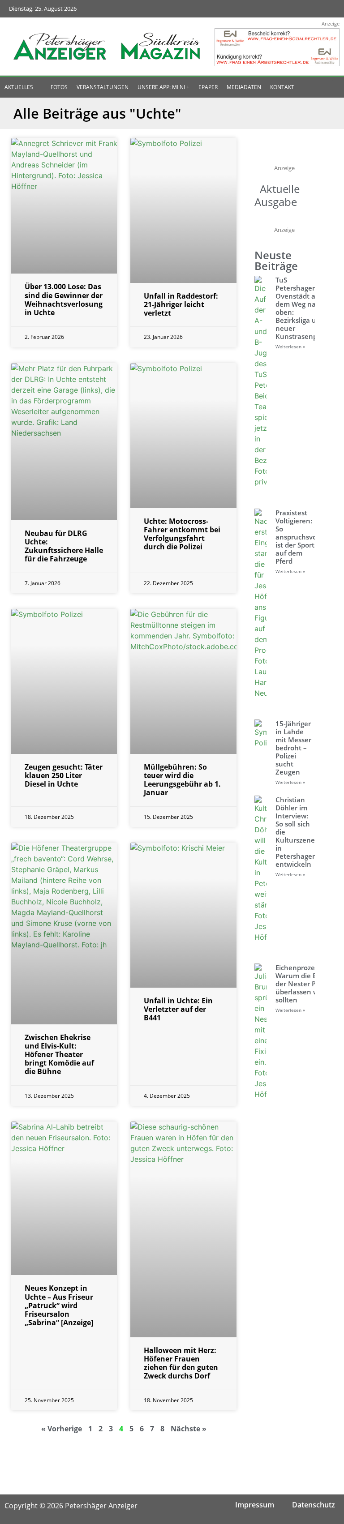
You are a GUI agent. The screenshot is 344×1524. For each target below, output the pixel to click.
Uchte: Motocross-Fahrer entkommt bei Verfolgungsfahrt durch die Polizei (182, 534)
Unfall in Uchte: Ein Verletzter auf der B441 (178, 1009)
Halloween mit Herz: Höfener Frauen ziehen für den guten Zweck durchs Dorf (181, 1363)
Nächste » (188, 1429)
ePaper (208, 87)
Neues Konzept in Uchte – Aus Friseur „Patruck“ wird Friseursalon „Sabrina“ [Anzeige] (59, 1305)
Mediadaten (244, 87)
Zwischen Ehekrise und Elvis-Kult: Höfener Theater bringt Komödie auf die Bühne (59, 1054)
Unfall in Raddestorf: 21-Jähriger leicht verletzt (181, 304)
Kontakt (282, 87)
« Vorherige (61, 1429)
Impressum (254, 1505)
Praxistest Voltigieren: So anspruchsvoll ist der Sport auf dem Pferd (297, 536)
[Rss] (326, 8)
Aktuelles (18, 87)
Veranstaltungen (103, 87)
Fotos (59, 87)
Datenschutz (313, 1505)
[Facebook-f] (273, 8)
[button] (326, 87)
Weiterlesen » (290, 346)
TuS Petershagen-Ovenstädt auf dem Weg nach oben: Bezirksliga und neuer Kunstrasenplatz (302, 308)
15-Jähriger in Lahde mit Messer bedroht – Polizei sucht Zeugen (293, 747)
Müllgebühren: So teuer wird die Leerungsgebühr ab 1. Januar (182, 780)
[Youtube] (309, 8)
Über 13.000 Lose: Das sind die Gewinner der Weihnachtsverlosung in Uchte (64, 299)
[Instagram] (291, 8)
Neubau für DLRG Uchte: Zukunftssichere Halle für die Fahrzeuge (64, 546)
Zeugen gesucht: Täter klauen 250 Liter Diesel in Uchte (64, 775)
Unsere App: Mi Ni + (163, 87)
